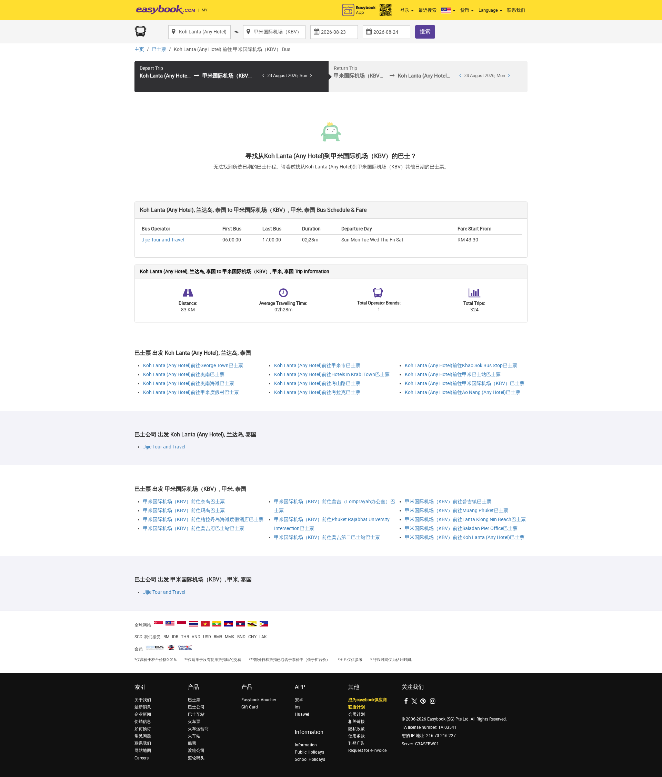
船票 (192, 743)
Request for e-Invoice (367, 750)
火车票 (194, 721)
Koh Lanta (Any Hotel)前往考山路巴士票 (317, 383)
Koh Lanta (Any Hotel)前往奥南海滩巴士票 (188, 383)
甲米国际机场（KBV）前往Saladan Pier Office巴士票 (461, 528)
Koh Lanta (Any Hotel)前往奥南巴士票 (183, 374)
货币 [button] (465, 10)
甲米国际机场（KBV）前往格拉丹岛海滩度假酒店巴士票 (203, 519)
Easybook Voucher (258, 699)
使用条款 (356, 736)
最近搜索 (428, 10)
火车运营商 (198, 728)
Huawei (302, 714)
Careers (141, 758)
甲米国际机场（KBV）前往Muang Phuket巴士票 (456, 511)
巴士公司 (196, 707)
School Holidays (310, 759)
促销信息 (142, 721)
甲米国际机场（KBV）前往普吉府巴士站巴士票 (193, 528)
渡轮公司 (196, 750)
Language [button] (489, 10)
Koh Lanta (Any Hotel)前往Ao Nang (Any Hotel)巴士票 (462, 392)
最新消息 (142, 707)
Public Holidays (309, 752)
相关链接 (356, 721)
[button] (448, 10)
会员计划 (356, 714)
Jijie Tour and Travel (163, 240)
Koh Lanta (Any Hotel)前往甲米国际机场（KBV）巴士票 (464, 383)
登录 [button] (405, 10)
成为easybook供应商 (367, 699)
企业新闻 (142, 714)
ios (297, 707)
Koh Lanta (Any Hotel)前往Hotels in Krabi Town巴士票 (332, 374)
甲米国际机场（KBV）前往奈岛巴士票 (184, 502)
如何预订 (142, 728)
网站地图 (142, 750)
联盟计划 (356, 707)
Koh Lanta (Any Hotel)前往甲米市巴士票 (317, 366)
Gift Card (249, 707)
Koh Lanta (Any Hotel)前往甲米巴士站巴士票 (453, 374)
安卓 (299, 699)
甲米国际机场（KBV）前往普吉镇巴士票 (448, 502)
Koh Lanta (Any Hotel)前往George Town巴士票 (193, 366)
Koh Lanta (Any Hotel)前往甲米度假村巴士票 (191, 392)
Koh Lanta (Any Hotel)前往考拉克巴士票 (317, 392)
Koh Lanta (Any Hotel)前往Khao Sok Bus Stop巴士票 (461, 366)
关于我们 (142, 699)
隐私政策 (356, 728)
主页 (139, 49)
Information (306, 745)
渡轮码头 (196, 758)
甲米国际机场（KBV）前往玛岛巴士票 (184, 511)
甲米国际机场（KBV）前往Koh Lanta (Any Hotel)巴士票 (464, 537)
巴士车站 (196, 714)
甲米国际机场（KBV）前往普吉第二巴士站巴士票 (327, 537)
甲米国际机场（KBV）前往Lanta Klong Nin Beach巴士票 (465, 519)
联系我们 (516, 10)
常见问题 (142, 736)
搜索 (425, 31)
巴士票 (159, 49)
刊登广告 (356, 743)
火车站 (194, 736)
